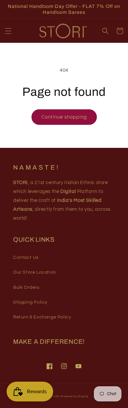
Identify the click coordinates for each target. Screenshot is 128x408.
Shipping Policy (30, 302)
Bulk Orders (26, 287)
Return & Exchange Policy (42, 317)
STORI (55, 396)
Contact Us (26, 257)
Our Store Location (34, 272)
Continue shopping (64, 117)
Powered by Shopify (74, 396)
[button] (8, 31)
